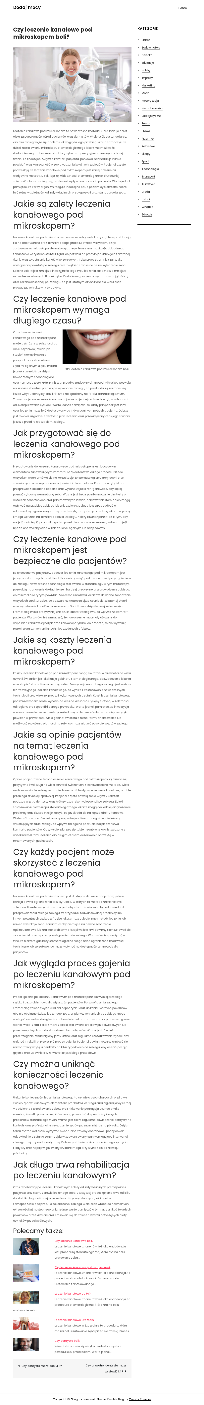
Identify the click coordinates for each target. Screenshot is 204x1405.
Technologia (150, 169)
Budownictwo (151, 48)
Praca (146, 123)
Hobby (146, 70)
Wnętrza (147, 207)
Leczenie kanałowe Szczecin (74, 1320)
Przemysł (148, 139)
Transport (148, 177)
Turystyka (148, 184)
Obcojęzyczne (152, 116)
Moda (145, 93)
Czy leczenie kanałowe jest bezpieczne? (82, 1267)
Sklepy (146, 154)
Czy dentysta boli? (67, 1341)
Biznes (146, 40)
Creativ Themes (140, 1399)
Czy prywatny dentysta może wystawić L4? (106, 1368)
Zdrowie (147, 214)
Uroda (146, 192)
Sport (145, 161)
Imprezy (147, 78)
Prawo (146, 131)
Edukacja (148, 63)
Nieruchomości (152, 108)
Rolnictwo (148, 146)
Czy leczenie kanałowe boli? (74, 1241)
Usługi (146, 199)
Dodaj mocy (27, 7)
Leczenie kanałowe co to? (73, 1294)
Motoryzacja (150, 101)
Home (182, 8)
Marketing (148, 85)
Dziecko (147, 55)
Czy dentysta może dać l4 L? (42, 1366)
